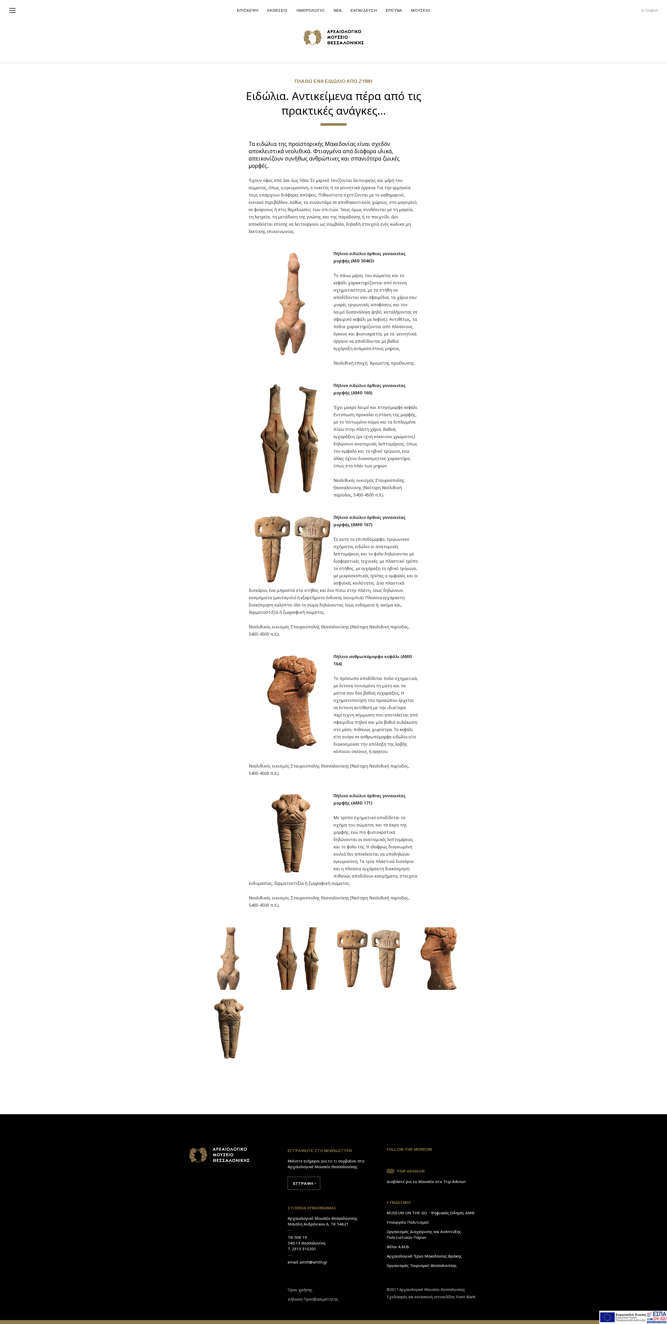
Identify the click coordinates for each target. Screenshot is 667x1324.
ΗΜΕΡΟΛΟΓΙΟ (311, 10)
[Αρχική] (333, 37)
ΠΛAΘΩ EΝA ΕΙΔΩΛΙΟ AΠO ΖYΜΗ (334, 81)
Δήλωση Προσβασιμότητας (313, 1299)
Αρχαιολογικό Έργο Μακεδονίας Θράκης (424, 1256)
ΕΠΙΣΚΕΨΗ (247, 10)
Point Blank (465, 1296)
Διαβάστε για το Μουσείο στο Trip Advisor (426, 1181)
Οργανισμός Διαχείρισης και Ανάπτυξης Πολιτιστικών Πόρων (424, 1234)
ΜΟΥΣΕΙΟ (420, 10)
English (651, 10)
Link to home (219, 1155)
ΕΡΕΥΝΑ (394, 10)
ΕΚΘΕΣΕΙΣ (277, 10)
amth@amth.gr (314, 1262)
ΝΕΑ (338, 10)
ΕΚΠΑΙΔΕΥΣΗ (363, 10)
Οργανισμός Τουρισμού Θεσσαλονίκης (422, 1265)
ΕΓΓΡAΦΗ (303, 1183)
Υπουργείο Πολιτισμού (408, 1222)
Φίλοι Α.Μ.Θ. (398, 1246)
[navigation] (13, 10)
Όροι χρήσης (300, 1289)
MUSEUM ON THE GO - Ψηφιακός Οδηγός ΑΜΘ (430, 1212)
